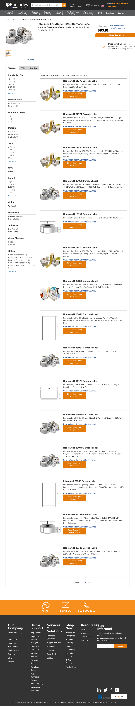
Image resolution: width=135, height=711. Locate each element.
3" (9, 192)
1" (9, 182)
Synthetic (12, 137)
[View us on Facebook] (111, 691)
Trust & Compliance (108, 702)
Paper (10, 132)
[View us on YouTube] (117, 691)
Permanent (12, 232)
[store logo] (17, 5)
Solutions (51, 646)
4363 (10, 82)
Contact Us (112, 6)
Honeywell (12, 103)
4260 (10, 79)
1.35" (10, 155)
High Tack (12, 229)
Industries (51, 650)
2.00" (10, 187)
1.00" (10, 150)
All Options (12, 68)
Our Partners (13, 650)
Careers (11, 654)
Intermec (11, 106)
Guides (50, 658)
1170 (10, 84)
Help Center (35, 633)
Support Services (54, 643)
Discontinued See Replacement (74, 531)
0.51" (10, 147)
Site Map (71, 702)
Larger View (11, 57)
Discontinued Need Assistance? (74, 95)
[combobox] (48, 5)
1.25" (10, 153)
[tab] (12, 68)
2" (9, 158)
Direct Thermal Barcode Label (20, 258)
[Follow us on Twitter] (105, 691)
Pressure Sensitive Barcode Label (21, 265)
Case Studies (52, 654)
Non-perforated (14, 216)
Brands (15, 20)
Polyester (12, 134)
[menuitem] (9, 13)
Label (10, 172)
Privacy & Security (82, 702)
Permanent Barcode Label (18, 263)
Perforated (12, 219)
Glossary (84, 640)
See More (12, 93)
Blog (10, 658)
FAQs (23, 68)
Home (8, 20)
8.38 (10, 245)
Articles (11, 662)
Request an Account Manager (35, 639)
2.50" (10, 190)
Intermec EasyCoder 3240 (50, 27)
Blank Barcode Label (16, 255)
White (10, 206)
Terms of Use (95, 702)
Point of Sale (71, 667)
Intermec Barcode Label (17, 260)
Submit (121, 646)
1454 (10, 90)
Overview (33, 68)
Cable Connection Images (35, 677)
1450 (10, 87)
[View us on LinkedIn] (99, 691)
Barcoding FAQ (36, 684)
